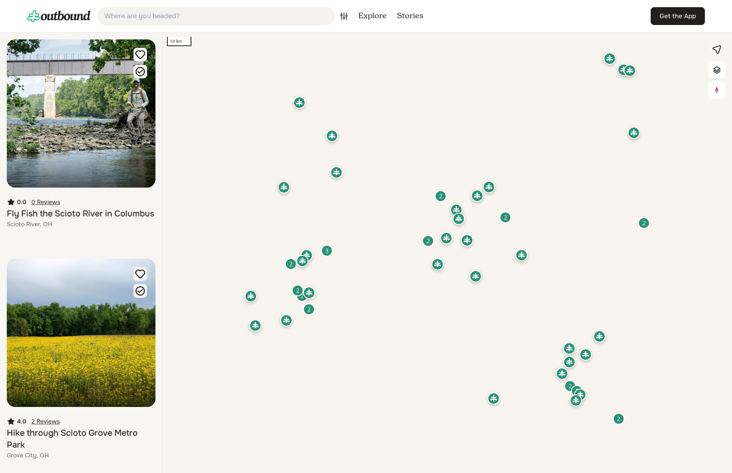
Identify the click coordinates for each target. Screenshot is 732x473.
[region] (447, 253)
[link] (59, 16)
